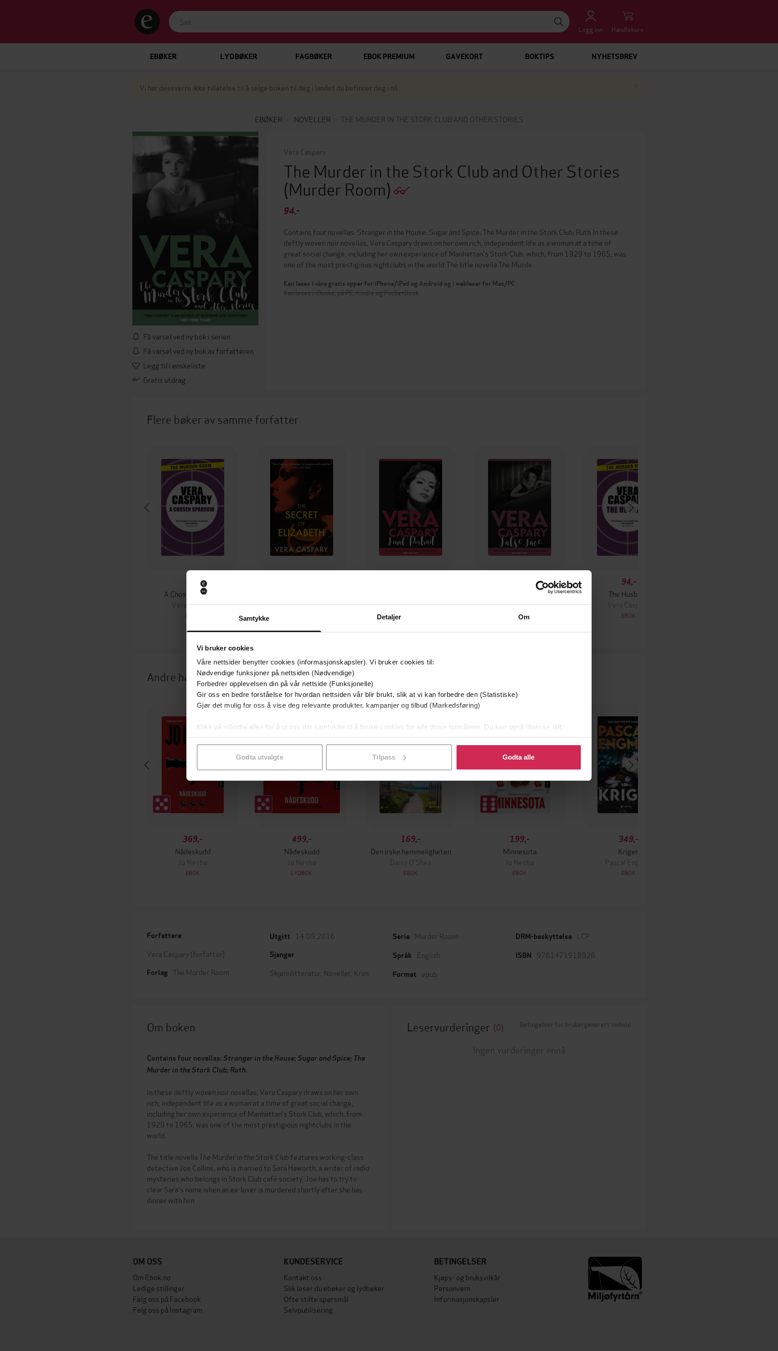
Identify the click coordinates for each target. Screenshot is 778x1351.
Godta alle (518, 757)
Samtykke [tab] (254, 618)
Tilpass (383, 757)
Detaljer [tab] (389, 617)
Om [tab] (523, 617)
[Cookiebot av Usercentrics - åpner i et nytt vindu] (542, 587)
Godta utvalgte (259, 757)
